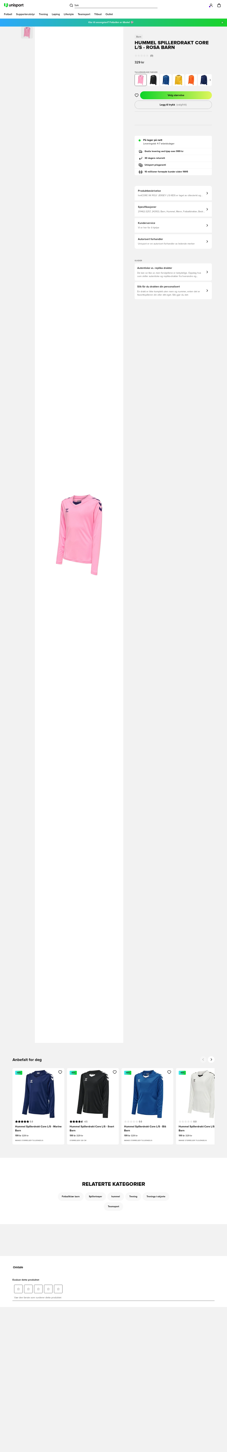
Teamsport (113, 1206)
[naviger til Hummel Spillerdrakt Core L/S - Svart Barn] (153, 80)
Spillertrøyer (95, 1196)
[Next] (211, 1059)
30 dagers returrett (155, 158)
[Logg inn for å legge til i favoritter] (137, 95)
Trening (133, 1196)
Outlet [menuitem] (109, 14)
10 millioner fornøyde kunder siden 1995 (166, 172)
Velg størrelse (176, 95)
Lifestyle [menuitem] (69, 14)
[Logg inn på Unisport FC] (211, 5)
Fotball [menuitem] (8, 14)
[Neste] (210, 80)
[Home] (14, 5)
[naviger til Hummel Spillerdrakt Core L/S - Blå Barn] (166, 80)
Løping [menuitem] (56, 14)
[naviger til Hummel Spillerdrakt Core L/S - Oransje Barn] (191, 80)
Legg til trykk (173, 104)
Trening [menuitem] (43, 14)
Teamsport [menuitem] (84, 14)
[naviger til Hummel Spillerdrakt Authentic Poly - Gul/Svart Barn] (178, 80)
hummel (115, 1196)
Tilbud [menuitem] (98, 14)
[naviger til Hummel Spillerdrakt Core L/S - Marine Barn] (204, 80)
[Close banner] (222, 23)
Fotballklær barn (71, 1196)
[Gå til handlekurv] (219, 5)
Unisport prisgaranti (155, 165)
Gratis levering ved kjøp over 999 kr (164, 151)
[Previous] (203, 1059)
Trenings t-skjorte (156, 1196)
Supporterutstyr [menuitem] (25, 14)
